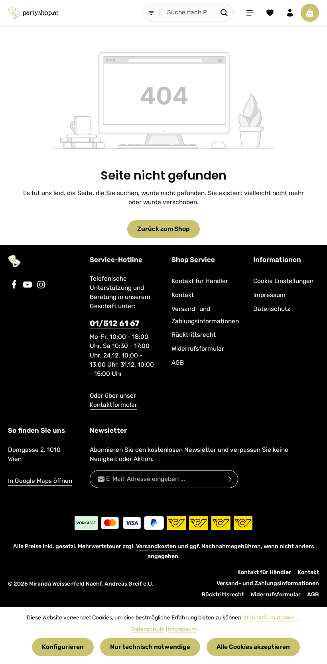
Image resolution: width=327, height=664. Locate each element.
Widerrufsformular (197, 348)
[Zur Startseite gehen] (33, 12)
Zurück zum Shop (163, 228)
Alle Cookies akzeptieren (253, 646)
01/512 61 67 (114, 323)
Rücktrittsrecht (193, 334)
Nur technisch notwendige (150, 646)
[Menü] (250, 13)
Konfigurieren (63, 646)
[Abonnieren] (230, 479)
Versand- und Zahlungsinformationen (205, 315)
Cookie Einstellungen (283, 281)
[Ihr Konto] (290, 13)
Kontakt (182, 295)
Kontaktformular (113, 404)
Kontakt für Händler (199, 281)
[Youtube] (28, 287)
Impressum (269, 295)
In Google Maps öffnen (40, 480)
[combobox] (187, 12)
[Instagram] (41, 287)
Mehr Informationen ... (272, 617)
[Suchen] (224, 12)
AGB (177, 362)
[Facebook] (15, 287)
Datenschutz (271, 308)
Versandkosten (156, 546)
